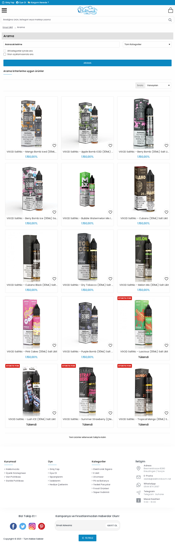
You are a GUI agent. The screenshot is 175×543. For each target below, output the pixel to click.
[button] (54, 145)
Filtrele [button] (89, 538)
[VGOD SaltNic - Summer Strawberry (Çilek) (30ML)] (87, 390)
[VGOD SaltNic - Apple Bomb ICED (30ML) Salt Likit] (87, 123)
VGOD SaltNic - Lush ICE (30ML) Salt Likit (32, 419)
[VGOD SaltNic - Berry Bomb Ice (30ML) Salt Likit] (31, 189)
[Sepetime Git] (170, 10)
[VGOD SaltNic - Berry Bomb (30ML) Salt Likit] (143, 123)
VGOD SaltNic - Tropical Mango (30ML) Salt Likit (144, 419)
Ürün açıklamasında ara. (20, 54)
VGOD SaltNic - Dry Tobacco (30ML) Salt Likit (88, 285)
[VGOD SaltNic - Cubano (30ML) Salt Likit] (143, 189)
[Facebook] (13, 526)
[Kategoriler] (4, 10)
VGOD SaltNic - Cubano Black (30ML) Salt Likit (32, 285)
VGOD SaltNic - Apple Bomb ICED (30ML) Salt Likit (88, 151)
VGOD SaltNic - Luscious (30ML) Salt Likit (144, 351)
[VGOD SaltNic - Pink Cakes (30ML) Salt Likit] (31, 322)
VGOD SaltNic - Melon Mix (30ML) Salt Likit (144, 285)
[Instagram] (32, 526)
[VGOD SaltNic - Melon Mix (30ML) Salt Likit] (143, 256)
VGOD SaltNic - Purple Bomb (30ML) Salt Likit (88, 351)
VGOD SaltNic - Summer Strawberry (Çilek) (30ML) (88, 419)
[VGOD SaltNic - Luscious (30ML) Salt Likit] (143, 322)
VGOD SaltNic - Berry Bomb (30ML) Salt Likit (144, 151)
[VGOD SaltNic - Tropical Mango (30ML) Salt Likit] (143, 390)
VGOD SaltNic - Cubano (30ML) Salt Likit (144, 218)
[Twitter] (22, 526)
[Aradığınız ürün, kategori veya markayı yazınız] (170, 19)
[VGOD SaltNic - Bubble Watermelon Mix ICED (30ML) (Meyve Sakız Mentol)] (87, 189)
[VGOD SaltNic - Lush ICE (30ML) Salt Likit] (31, 390)
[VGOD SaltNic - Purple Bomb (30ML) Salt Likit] (87, 322)
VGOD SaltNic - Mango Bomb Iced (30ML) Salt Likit (32, 151)
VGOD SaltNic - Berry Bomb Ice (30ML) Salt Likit (32, 218)
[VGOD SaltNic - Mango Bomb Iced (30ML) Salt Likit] (31, 123)
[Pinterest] (41, 526)
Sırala (140, 85)
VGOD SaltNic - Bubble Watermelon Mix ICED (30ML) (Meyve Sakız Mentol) (88, 218)
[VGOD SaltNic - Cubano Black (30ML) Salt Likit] (31, 256)
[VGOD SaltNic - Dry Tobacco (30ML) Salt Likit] (87, 256)
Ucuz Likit (8, 27)
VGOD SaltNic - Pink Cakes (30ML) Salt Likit (32, 351)
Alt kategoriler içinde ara (20, 50)
